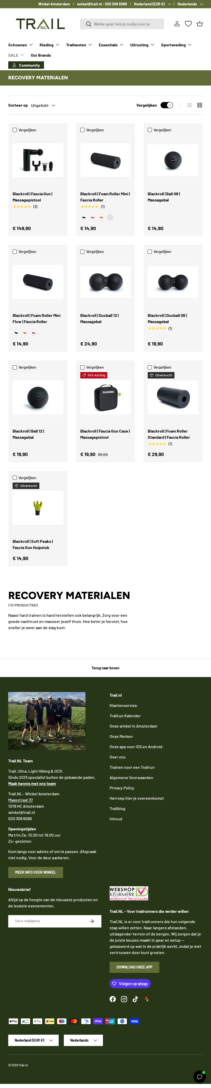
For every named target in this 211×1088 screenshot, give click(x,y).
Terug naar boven (105, 668)
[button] (199, 23)
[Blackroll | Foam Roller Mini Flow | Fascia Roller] (38, 282)
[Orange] (101, 217)
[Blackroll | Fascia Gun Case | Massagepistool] (105, 397)
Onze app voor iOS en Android (136, 746)
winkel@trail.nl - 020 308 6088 (102, 4)
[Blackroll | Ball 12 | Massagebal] (38, 397)
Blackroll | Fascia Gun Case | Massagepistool (105, 434)
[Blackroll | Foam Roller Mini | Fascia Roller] (105, 160)
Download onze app (134, 967)
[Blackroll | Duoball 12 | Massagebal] (105, 282)
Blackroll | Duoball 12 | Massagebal (99, 318)
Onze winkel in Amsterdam (133, 725)
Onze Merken (121, 736)
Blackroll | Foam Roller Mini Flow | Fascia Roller (36, 318)
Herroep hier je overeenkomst (137, 798)
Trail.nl (23, 1065)
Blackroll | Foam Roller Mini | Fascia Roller (105, 196)
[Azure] (110, 217)
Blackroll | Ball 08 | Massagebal (164, 196)
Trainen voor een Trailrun (132, 767)
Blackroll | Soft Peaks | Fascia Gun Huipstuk (33, 544)
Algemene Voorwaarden (131, 777)
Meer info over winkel (35, 872)
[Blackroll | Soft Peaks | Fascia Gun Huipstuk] (38, 508)
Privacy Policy (122, 787)
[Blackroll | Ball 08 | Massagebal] (173, 160)
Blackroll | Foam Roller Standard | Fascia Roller (169, 434)
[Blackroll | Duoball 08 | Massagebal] (173, 282)
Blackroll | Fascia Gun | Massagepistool (32, 196)
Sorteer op (18, 105)
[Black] (84, 217)
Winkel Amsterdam (54, 4)
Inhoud (116, 818)
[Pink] (93, 217)
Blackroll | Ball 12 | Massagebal (28, 434)
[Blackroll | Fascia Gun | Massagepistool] (38, 160)
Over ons (118, 756)
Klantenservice (123, 705)
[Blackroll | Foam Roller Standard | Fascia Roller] (173, 397)
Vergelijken (146, 105)
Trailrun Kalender (125, 715)
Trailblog (117, 808)
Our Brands (41, 55)
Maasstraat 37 (20, 799)
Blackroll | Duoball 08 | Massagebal (167, 318)
